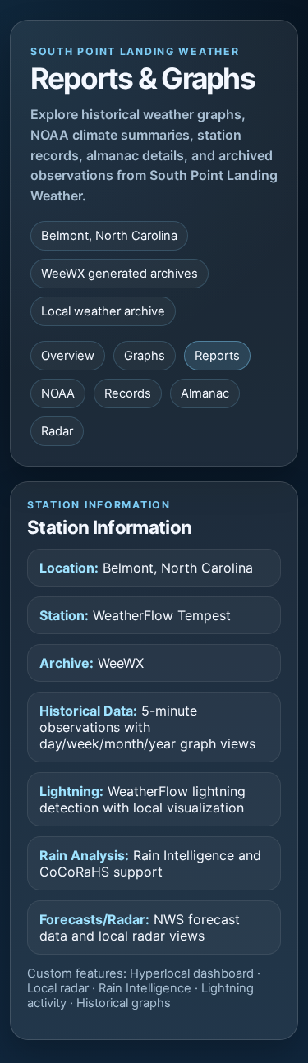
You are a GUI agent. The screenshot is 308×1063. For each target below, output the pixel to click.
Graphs (144, 355)
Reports (217, 355)
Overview (67, 355)
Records (127, 393)
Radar (57, 431)
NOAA (58, 393)
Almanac (205, 393)
